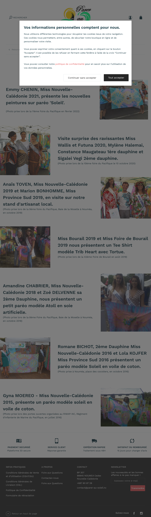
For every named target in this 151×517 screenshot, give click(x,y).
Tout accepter (116, 77)
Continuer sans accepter (82, 77)
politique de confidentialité (69, 64)
